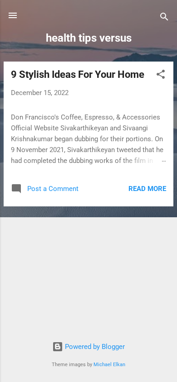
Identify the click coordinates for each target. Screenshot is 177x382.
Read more (147, 189)
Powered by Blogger (94, 347)
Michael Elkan (109, 365)
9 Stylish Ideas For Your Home (77, 74)
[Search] (164, 18)
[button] (160, 76)
